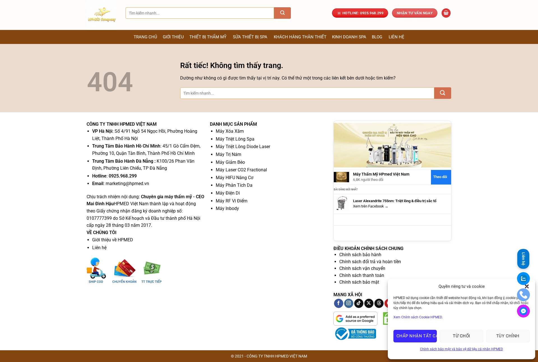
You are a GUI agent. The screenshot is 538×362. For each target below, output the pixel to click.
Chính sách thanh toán (361, 275)
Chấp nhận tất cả (416, 335)
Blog (377, 36)
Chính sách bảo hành (360, 254)
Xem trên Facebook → (370, 206)
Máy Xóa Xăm (230, 131)
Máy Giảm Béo (230, 162)
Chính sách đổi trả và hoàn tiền (370, 261)
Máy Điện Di (228, 193)
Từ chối (461, 335)
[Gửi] (282, 13)
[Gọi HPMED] (523, 294)
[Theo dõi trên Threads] (379, 303)
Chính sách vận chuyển (362, 268)
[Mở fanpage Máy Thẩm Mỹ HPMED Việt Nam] (392, 145)
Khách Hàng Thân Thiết (300, 36)
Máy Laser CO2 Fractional (241, 169)
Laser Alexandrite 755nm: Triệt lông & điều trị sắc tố (394, 201)
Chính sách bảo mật (359, 282)
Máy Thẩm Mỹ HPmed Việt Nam (381, 174)
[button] (446, 13)
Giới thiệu (173, 36)
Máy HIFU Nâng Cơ (234, 177)
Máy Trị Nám (228, 154)
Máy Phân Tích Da (234, 185)
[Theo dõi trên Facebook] (338, 303)
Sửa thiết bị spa (250, 36)
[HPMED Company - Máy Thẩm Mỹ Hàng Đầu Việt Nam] (102, 15)
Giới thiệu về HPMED (112, 239)
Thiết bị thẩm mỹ (207, 36)
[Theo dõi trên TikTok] (358, 303)
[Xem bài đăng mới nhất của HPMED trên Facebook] (341, 203)
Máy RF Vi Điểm (231, 201)
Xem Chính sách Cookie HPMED (417, 317)
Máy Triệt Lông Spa (235, 139)
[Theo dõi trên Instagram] (348, 303)
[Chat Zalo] (523, 278)
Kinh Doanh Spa (349, 36)
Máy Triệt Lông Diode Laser (243, 146)
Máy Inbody (227, 208)
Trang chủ (145, 36)
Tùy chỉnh (508, 335)
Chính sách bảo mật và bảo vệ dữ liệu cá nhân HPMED (461, 349)
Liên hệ (396, 36)
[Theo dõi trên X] (369, 303)
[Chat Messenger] (523, 311)
